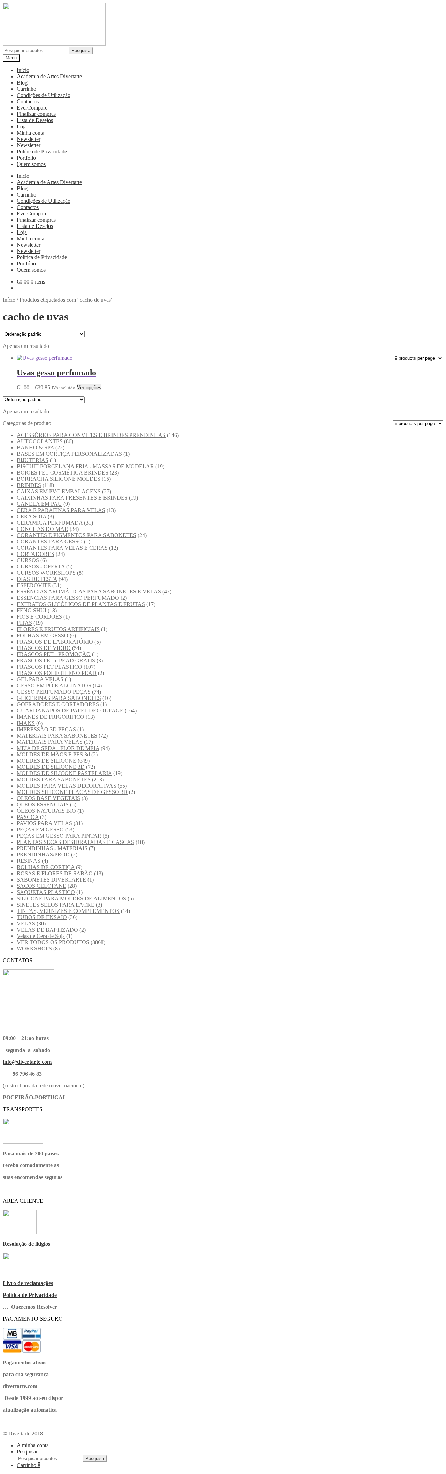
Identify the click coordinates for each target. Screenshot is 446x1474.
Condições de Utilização (43, 95)
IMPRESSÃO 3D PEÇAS (46, 729)
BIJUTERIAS (32, 460)
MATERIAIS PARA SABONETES (57, 736)
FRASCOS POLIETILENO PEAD (57, 673)
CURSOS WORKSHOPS (46, 573)
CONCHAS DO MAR (42, 529)
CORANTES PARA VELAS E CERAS (62, 548)
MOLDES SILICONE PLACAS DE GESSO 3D (72, 792)
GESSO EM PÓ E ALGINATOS (54, 685)
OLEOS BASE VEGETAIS (48, 798)
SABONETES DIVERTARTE (51, 880)
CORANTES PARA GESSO (50, 541)
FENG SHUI (31, 610)
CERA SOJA (31, 516)
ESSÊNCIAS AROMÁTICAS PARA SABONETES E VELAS (89, 592)
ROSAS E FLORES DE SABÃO (55, 873)
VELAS (26, 923)
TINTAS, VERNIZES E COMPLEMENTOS (68, 911)
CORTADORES (35, 554)
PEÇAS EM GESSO (40, 829)
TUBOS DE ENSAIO (42, 917)
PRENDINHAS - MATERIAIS (52, 848)
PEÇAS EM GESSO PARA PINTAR (59, 836)
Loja (22, 126)
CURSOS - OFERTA (41, 566)
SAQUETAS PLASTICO (46, 892)
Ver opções (89, 387)
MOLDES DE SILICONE (46, 761)
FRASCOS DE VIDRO (44, 648)
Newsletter (28, 139)
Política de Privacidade (42, 151)
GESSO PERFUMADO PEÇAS (54, 692)
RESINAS (28, 861)
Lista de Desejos (35, 120)
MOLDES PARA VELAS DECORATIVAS (66, 786)
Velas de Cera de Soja (41, 936)
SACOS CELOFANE (41, 886)
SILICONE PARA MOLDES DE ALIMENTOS (71, 898)
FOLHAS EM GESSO (42, 635)
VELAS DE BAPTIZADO (47, 930)
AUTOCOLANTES (40, 441)
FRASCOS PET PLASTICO (49, 667)
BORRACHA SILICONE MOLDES (58, 479)
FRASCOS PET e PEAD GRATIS (56, 660)
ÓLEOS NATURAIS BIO (46, 811)
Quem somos (31, 164)
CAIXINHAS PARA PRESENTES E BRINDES (72, 498)
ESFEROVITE (34, 585)
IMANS (26, 723)
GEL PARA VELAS (40, 679)
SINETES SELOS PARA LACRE (55, 905)
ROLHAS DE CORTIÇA (46, 867)
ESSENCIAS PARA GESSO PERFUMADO (68, 598)
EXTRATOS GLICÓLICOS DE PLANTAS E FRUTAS (81, 604)
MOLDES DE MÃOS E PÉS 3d (53, 754)
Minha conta (30, 133)
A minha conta (33, 1445)
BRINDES (29, 485)
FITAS (24, 623)
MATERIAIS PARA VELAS (50, 742)
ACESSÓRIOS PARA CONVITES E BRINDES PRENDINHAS (91, 435)
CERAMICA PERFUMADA (50, 523)
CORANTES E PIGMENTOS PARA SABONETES (76, 535)
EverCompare (32, 108)
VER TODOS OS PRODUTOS (53, 942)
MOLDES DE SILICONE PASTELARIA (64, 773)
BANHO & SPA (35, 448)
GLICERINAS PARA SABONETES (59, 698)
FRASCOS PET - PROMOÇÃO (54, 654)
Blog (22, 83)
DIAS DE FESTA (37, 579)
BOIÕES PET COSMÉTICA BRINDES (62, 473)
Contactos (28, 101)
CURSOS (28, 560)
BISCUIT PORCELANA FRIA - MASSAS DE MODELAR (85, 466)
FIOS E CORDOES (39, 617)
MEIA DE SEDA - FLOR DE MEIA (58, 748)
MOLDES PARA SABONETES (54, 779)
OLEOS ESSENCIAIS (43, 804)
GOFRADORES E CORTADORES (58, 704)
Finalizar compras (36, 114)
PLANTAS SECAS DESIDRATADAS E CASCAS (75, 842)
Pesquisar (27, 1452)
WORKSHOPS (34, 948)
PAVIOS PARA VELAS (44, 823)
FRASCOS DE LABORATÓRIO (55, 642)
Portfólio (26, 158)
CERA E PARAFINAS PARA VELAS (61, 510)
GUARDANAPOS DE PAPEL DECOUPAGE (70, 711)
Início (23, 70)
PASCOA (28, 817)
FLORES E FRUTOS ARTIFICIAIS (58, 629)
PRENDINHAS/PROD (43, 855)
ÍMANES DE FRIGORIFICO (50, 717)
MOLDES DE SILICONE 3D (51, 767)
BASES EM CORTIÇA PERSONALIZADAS (69, 454)
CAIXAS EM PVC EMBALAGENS (59, 491)
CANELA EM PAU (39, 504)
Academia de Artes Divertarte (49, 76)
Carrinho (26, 89)
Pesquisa (80, 50)
